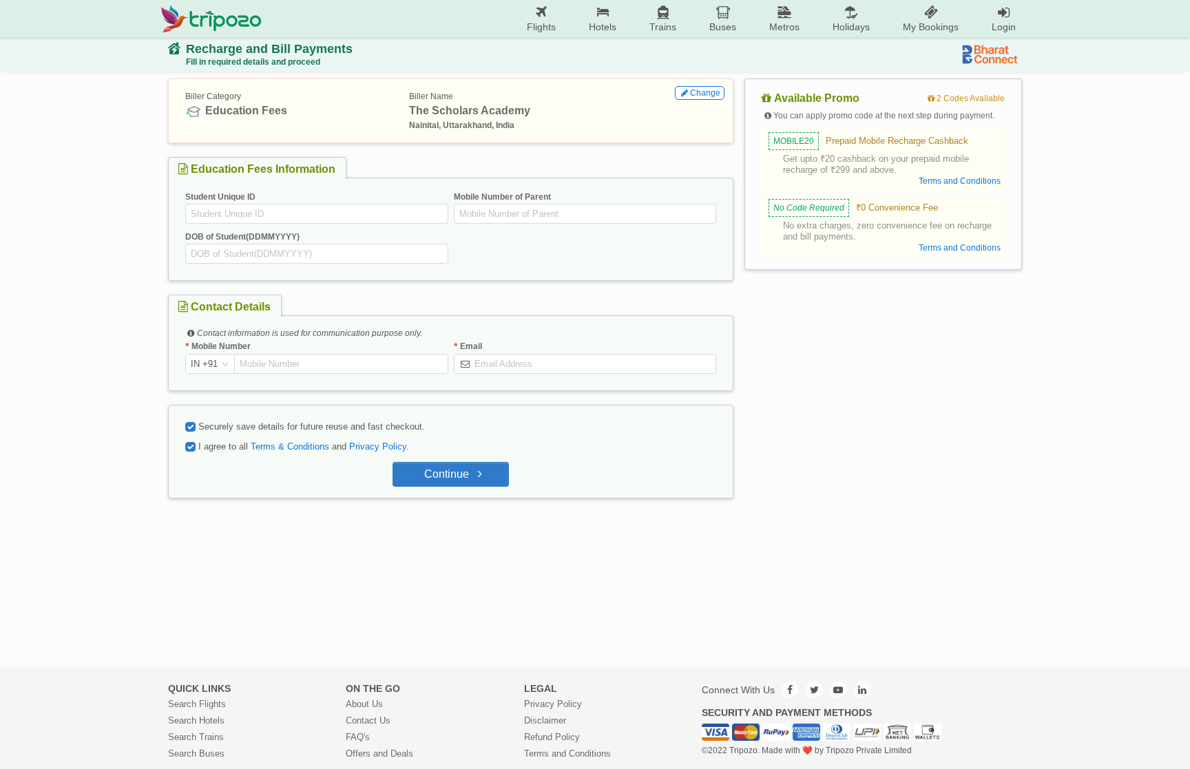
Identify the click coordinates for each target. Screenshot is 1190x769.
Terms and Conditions (567, 753)
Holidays (851, 26)
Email (471, 346)
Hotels (602, 26)
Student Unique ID (220, 197)
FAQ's (358, 737)
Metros (784, 26)
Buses (722, 26)
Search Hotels (196, 720)
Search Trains (196, 737)
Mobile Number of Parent (502, 197)
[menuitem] (541, 19)
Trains (662, 26)
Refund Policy (552, 737)
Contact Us (368, 720)
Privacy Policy (377, 446)
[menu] (647, 18)
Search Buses (196, 753)
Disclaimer (545, 720)
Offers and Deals (379, 753)
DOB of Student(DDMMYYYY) (242, 237)
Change (705, 93)
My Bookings (931, 26)
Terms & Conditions (290, 446)
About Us (364, 704)
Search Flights (197, 704)
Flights (541, 26)
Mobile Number (221, 346)
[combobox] (204, 364)
